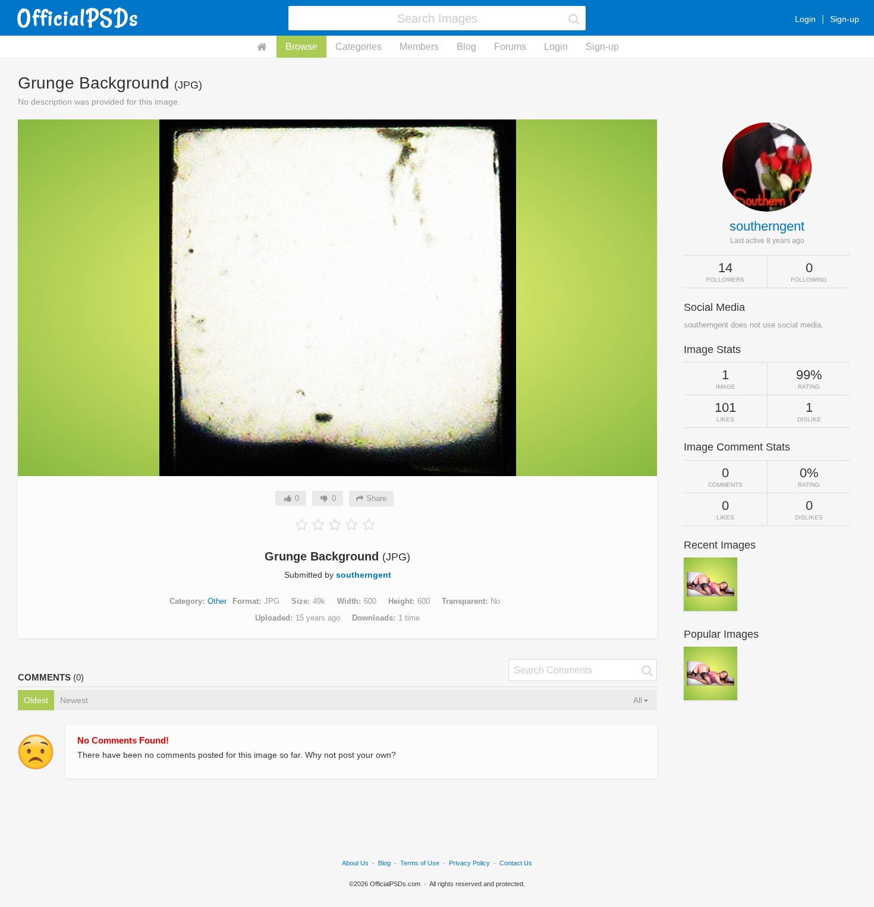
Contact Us (515, 863)
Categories (358, 47)
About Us (355, 863)
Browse (301, 47)
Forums (510, 47)
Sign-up (844, 19)
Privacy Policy (469, 863)
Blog (466, 47)
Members (419, 47)
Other (217, 601)
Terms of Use (419, 863)
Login (805, 19)
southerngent (363, 575)
